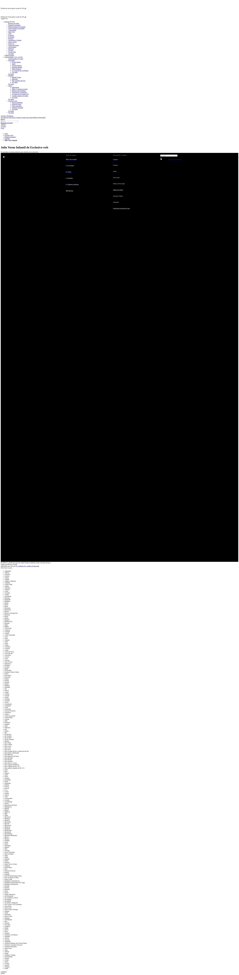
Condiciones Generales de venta (121, 208)
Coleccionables (13, 59)
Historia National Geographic (17, 27)
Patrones (10, 38)
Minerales (15, 79)
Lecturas (10, 50)
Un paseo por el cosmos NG (20, 94)
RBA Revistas (69, 190)
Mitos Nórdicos (16, 69)
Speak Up (11, 43)
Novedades (11, 60)
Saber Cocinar (12, 42)
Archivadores (12, 47)
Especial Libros (16, 104)
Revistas (11, 23)
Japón (13, 64)
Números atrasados (17, 107)
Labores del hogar (13, 45)
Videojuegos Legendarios (19, 92)
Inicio (6, 133)
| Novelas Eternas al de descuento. (21, 3)
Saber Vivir (11, 32)
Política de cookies (118, 190)
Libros (10, 86)
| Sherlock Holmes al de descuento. (23, 5)
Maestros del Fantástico (19, 91)
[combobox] (9, 121)
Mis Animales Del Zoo (18, 80)
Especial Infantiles (17, 102)
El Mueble (11, 37)
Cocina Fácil (12, 52)
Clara (9, 33)
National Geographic (14, 25)
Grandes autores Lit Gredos (20, 96)
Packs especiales (17, 106)
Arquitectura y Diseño (14, 40)
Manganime (15, 87)
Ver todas (16, 23)
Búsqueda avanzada (7, 123)
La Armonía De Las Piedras (20, 70)
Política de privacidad (174, 159)
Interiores (11, 48)
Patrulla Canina (16, 77)
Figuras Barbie (16, 62)
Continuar (4, 971)
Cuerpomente (12, 30)
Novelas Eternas (17, 65)
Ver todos (20, 59)
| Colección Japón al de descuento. (21, 6)
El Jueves (11, 35)
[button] (33, 157)
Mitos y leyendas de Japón (20, 89)
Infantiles (11, 75)
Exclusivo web (12, 101)
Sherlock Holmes (17, 67)
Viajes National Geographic (16, 28)
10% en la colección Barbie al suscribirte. (23, 1)
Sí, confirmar (20, 566)
